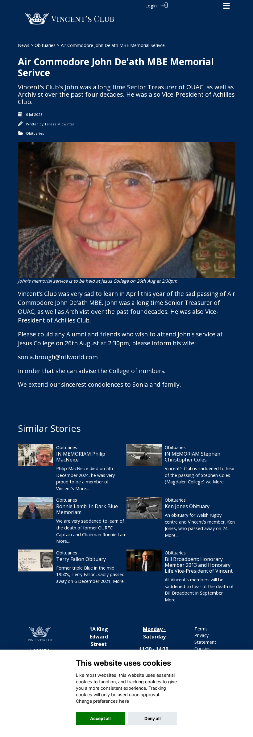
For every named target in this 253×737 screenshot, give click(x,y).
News (23, 45)
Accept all (100, 718)
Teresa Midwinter (59, 124)
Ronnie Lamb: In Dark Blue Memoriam (87, 509)
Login (151, 6)
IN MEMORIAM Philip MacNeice (80, 456)
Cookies (202, 648)
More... (82, 488)
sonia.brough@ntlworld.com (58, 357)
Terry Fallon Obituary (81, 559)
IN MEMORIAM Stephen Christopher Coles (192, 456)
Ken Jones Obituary (187, 506)
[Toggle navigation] (226, 5)
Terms (201, 629)
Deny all (152, 718)
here (124, 701)
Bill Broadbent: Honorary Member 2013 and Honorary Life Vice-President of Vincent (199, 565)
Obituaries (45, 45)
